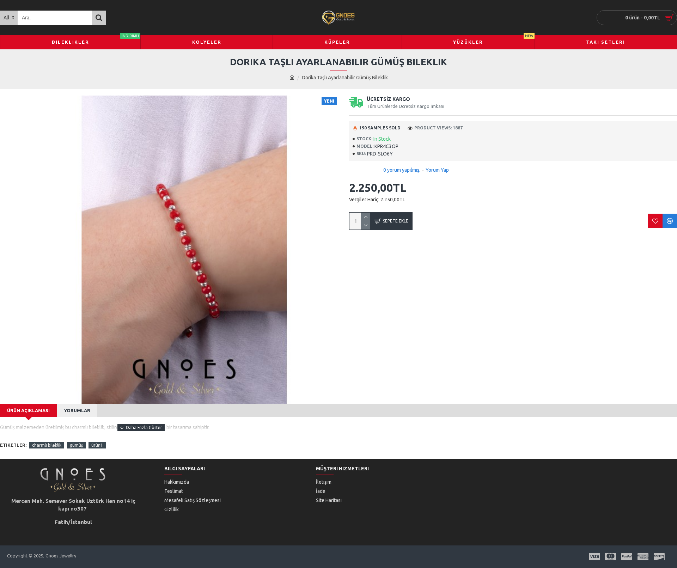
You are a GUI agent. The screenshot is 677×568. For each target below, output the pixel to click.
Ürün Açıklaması (28, 410)
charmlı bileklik (46, 445)
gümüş (76, 445)
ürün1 (97, 445)
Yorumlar (77, 410)
